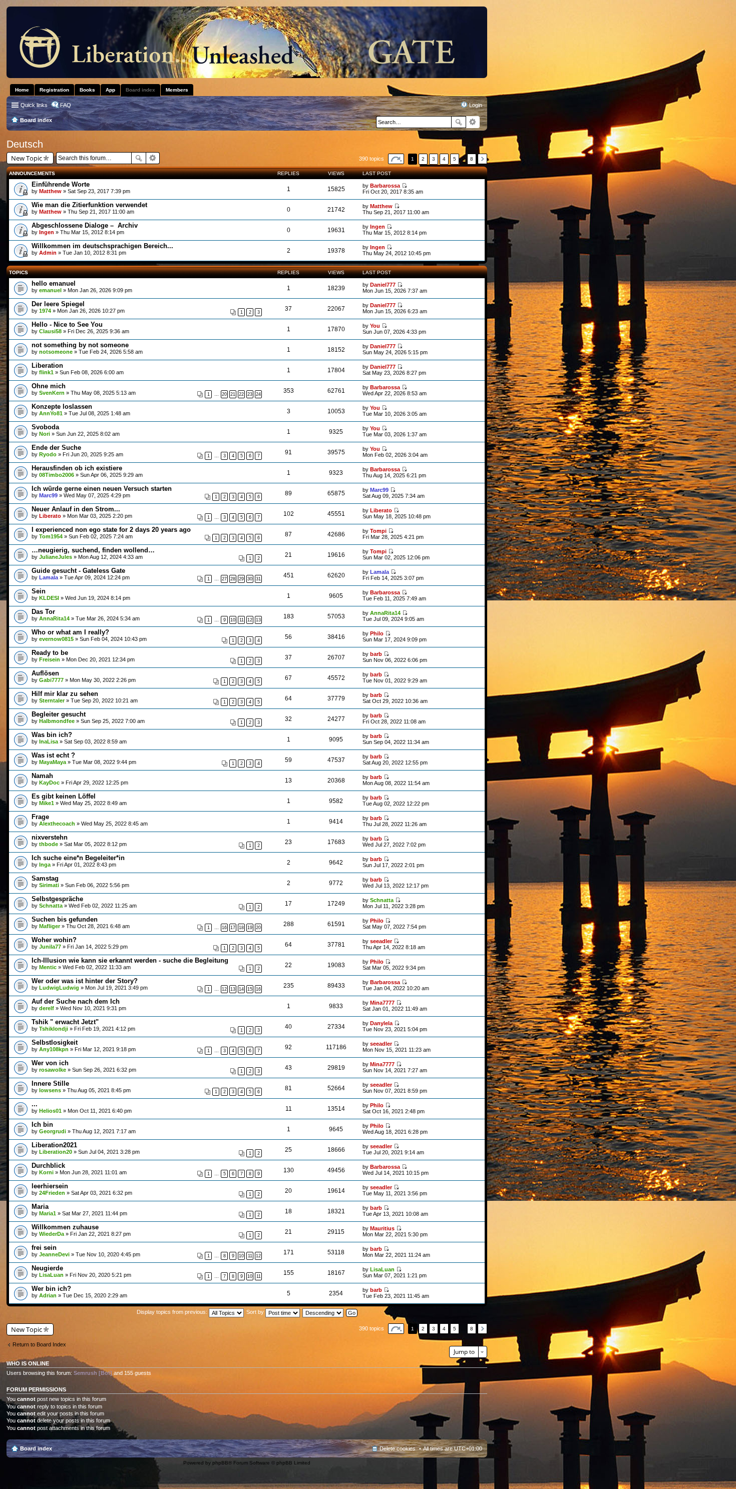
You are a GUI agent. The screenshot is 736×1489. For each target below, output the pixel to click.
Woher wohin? (54, 940)
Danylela (381, 1023)
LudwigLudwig (59, 988)
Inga (45, 865)
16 (224, 927)
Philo (377, 633)
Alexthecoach (57, 824)
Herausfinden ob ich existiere (77, 468)
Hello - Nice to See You (67, 324)
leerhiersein (50, 1186)
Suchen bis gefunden (65, 919)
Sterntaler (52, 700)
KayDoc (49, 783)
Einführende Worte (61, 184)
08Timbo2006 (56, 475)
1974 (45, 311)
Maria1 (47, 1213)
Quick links (34, 105)
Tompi (378, 531)
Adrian (48, 1295)
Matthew (50, 191)
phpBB (220, 1462)
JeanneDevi (54, 1254)
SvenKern (52, 393)
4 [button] (444, 159)
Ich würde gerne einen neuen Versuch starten (102, 488)
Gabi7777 (51, 680)
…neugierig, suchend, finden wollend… (93, 550)
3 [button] (433, 159)
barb (376, 654)
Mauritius (382, 1228)
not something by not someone (80, 345)
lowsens (50, 1090)
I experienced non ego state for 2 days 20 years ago (111, 529)
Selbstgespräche (57, 899)
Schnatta (51, 906)
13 (258, 619)
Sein (39, 591)
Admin (48, 253)
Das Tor (43, 611)
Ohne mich (49, 386)
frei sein (44, 1247)
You (375, 326)
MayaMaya (52, 762)
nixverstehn (50, 837)
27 (224, 578)
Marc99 (48, 495)
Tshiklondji (53, 1029)
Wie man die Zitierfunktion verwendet (89, 205)
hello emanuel (54, 283)
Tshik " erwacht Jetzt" (65, 1022)
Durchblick (48, 1165)
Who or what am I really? (70, 632)
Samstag (45, 878)
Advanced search (473, 122)
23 (249, 394)
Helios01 (50, 1111)
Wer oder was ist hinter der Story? (85, 981)
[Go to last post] (404, 186)
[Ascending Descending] (323, 1312)
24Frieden (52, 1193)
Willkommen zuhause (65, 1227)
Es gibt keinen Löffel (64, 796)
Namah (42, 776)
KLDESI (49, 598)
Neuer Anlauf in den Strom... (76, 509)
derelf (46, 1008)
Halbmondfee (57, 721)
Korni (46, 1172)
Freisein (49, 659)
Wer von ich (50, 1063)
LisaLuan (51, 1275)
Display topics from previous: (173, 1312)
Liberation (47, 365)
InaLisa (48, 741)
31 (258, 578)
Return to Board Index (39, 1344)
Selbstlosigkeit (55, 1042)
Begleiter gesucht (59, 714)
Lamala (48, 577)
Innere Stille (50, 1083)
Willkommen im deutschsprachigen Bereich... (102, 246)
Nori (44, 434)
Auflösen (45, 673)
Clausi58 (50, 331)
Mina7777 (382, 1003)
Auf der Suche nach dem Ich (76, 1001)
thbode (48, 844)
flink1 (46, 372)
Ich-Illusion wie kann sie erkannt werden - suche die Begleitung (130, 960)
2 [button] (423, 159)
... (35, 1104)
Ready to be (50, 652)
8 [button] (471, 159)
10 (232, 619)
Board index (36, 1448)
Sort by (255, 1312)
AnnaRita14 (54, 618)
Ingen (46, 232)
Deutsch (25, 144)
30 (249, 578)
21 (232, 394)
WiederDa (51, 1234)
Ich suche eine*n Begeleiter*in (78, 858)
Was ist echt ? (53, 755)
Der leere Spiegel (58, 304)
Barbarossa (385, 186)
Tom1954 (51, 536)
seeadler (381, 941)
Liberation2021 (54, 1145)
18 (241, 927)
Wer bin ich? (51, 1288)
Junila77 (50, 947)
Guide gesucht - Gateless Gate (78, 570)
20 (224, 394)
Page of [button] (396, 159)
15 (249, 989)
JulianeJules (55, 557)
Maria (40, 1206)
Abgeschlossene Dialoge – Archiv (85, 225)
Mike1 (46, 803)
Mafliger (49, 926)
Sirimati (49, 885)
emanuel (50, 290)
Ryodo (48, 454)
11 (241, 619)
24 (258, 394)
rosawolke (52, 1070)
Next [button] (482, 159)
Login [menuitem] (475, 105)
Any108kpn (54, 1049)
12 (249, 619)
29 (241, 578)
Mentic (48, 967)
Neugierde (47, 1268)
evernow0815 (56, 639)
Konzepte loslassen (62, 406)
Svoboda (45, 427)
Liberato (50, 516)
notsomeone (56, 352)
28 (232, 578)
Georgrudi (52, 1131)
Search (458, 122)
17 (232, 927)
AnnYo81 (51, 413)
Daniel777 (383, 285)
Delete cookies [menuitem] (398, 1448)
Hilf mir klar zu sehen (65, 693)
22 (241, 394)
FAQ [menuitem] (65, 105)
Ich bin (42, 1124)
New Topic (26, 158)
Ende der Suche (56, 447)
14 (241, 989)
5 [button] (454, 159)
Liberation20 (55, 1152)
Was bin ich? (52, 734)
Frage (40, 817)
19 (249, 927)
